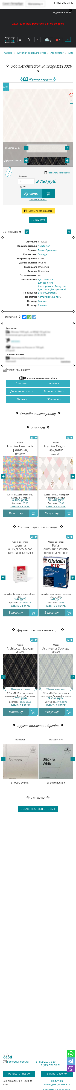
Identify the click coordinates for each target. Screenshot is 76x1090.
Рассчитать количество (58, 172)
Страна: (32, 250)
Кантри (56, 296)
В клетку (42, 292)
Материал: (30, 266)
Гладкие (42, 301)
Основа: (32, 271)
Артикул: (31, 241)
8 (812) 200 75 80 (63, 2)
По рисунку (29, 292)
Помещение (28, 279)
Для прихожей (58, 289)
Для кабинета (45, 282)
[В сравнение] (71, 102)
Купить (31, 193)
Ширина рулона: (27, 258)
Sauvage (42, 254)
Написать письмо (19, 1073)
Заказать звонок (57, 1073)
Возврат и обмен (54, 391)
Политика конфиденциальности (57, 1082)
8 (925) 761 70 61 (50, 1065)
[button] (3, 476)
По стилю (30, 296)
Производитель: (27, 245)
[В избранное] (71, 95)
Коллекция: (30, 254)
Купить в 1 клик (38, 199)
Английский (44, 296)
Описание (22, 383)
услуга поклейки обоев (40, 211)
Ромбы (52, 292)
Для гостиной (45, 279)
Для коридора (45, 286)
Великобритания (47, 250)
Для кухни (60, 286)
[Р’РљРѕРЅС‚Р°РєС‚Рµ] (24, 317)
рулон (23, 186)
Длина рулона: (28, 262)
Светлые (42, 305)
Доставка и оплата (21, 391)
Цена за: (23, 176)
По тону (31, 305)
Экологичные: (28, 275)
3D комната (38, 219)
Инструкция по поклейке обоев (40, 377)
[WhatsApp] (29, 317)
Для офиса (43, 289)
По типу (31, 301)
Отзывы (22, 399)
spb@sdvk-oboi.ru (18, 1061)
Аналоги (54, 383)
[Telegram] (34, 317)
